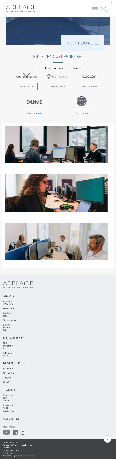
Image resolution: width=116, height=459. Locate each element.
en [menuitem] (112, 2)
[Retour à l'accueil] (21, 8)
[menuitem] (8, 297)
